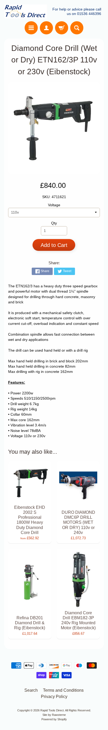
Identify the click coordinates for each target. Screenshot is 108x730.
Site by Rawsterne (54, 714)
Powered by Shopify (54, 719)
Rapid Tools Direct (52, 710)
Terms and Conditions (63, 690)
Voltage (54, 205)
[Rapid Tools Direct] (25, 11)
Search (31, 690)
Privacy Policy (54, 696)
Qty (54, 223)
